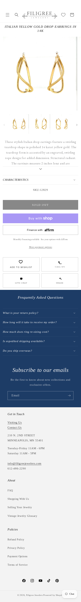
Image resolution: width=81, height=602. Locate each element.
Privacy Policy (16, 548)
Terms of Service (18, 564)
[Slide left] (4, 125)
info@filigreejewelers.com (24, 463)
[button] (7, 15)
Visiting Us (15, 422)
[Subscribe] (69, 395)
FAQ (10, 490)
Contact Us (15, 427)
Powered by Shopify (53, 595)
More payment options (40, 246)
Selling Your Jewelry (20, 507)
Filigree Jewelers (34, 595)
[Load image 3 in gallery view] (62, 124)
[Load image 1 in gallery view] (19, 124)
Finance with (40, 230)
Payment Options (18, 556)
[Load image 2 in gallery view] (40, 124)
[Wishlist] (63, 15)
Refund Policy (16, 539)
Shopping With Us (18, 499)
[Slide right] (77, 125)
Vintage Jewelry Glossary (22, 516)
